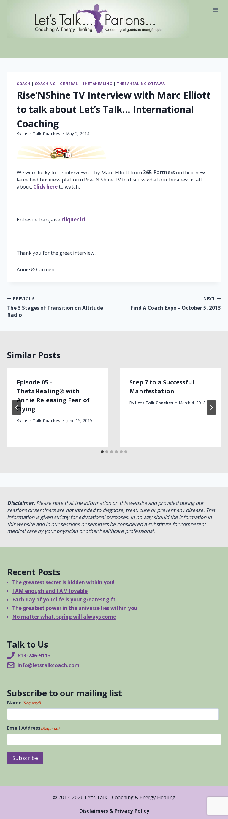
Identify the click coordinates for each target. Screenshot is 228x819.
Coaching (45, 83)
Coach (23, 83)
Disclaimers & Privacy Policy (114, 810)
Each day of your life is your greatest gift (63, 599)
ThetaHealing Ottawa (141, 83)
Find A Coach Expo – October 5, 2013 (176, 303)
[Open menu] (215, 9)
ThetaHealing (97, 83)
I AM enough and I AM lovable (50, 590)
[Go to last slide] (16, 407)
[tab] (102, 451)
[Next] (211, 407)
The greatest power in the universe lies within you (74, 608)
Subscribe (25, 757)
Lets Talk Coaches (41, 133)
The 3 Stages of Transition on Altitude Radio (55, 307)
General (69, 83)
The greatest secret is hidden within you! (63, 582)
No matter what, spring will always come (64, 616)
